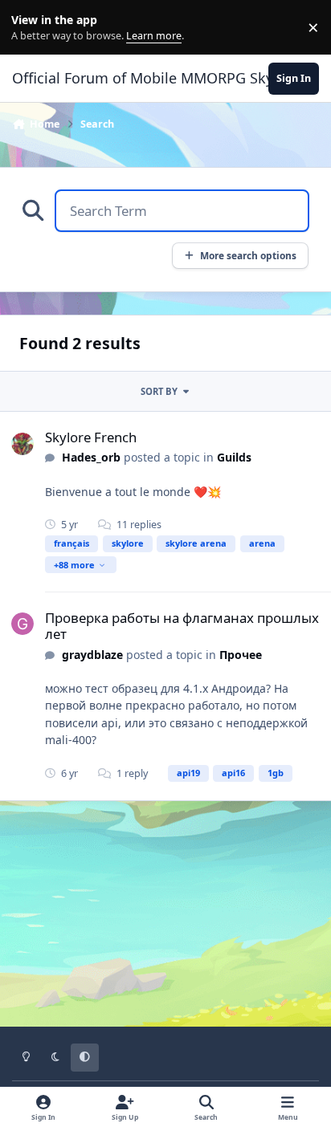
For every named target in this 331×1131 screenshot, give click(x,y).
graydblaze (92, 654)
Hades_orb (91, 457)
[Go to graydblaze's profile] (22, 623)
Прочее (240, 654)
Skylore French (91, 437)
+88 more (74, 565)
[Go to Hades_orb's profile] (22, 444)
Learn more (31, 27)
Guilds (234, 457)
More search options (248, 255)
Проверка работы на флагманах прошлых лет (182, 625)
